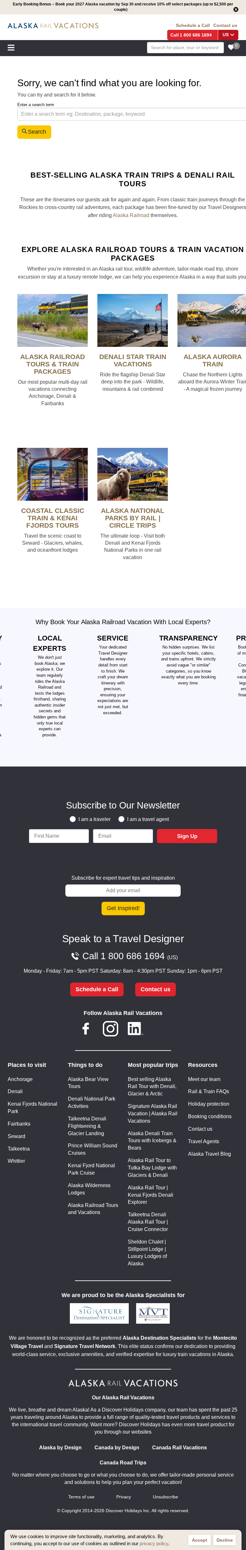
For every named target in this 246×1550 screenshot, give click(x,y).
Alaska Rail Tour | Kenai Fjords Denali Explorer (150, 1195)
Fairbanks (19, 1124)
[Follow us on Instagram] (110, 1030)
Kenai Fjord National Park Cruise (91, 1169)
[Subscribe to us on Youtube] (160, 1030)
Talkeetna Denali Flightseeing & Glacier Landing (87, 1126)
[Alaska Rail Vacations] (53, 25)
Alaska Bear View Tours (88, 1083)
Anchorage (20, 1079)
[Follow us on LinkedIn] (135, 1030)
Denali (15, 1091)
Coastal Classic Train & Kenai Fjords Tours (52, 518)
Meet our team (204, 1079)
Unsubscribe (165, 1497)
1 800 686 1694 (196, 35)
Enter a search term (35, 104)
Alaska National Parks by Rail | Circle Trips (132, 518)
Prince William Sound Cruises (92, 1149)
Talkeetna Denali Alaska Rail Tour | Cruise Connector (148, 1222)
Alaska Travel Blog (209, 1154)
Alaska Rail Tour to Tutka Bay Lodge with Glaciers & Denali (152, 1168)
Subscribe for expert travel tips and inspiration (123, 878)
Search (37, 132)
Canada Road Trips (123, 1462)
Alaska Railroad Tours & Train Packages (52, 364)
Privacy (123, 1497)
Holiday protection (208, 1104)
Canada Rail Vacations (179, 1447)
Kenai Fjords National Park (32, 1107)
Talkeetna (19, 1149)
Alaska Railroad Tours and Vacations (93, 1208)
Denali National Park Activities (91, 1102)
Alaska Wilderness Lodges (89, 1189)
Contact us (225, 25)
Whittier (16, 1161)
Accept (199, 1540)
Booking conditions (210, 1116)
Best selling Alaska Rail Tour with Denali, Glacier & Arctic (152, 1087)
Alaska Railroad (131, 215)
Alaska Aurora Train (213, 360)
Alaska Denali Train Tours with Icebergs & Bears (152, 1141)
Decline (225, 1540)
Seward (16, 1136)
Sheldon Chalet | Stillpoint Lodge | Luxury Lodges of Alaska (147, 1253)
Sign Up (187, 836)
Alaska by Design (60, 1447)
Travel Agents (203, 1141)
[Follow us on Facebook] (86, 1030)
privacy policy (154, 1543)
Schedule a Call (193, 25)
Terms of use (81, 1497)
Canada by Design (116, 1447)
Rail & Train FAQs (208, 1091)
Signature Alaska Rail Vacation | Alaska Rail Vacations (152, 1113)
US (226, 34)
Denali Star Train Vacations (132, 360)
